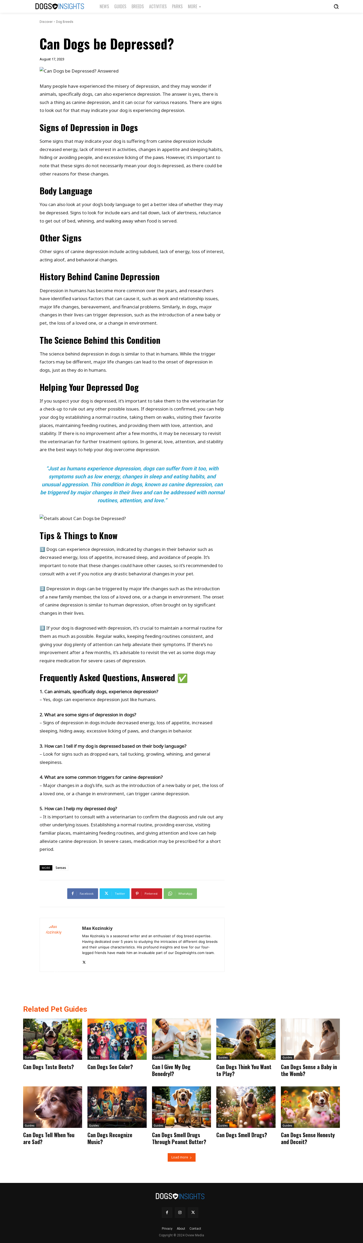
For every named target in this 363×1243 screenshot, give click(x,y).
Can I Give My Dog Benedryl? (171, 1070)
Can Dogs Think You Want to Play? (243, 1070)
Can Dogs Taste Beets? (48, 1067)
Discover (46, 22)
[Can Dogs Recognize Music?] (116, 1107)
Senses (61, 867)
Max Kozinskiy (97, 928)
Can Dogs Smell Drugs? (241, 1135)
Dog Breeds (64, 22)
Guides (30, 1057)
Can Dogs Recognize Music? (109, 1138)
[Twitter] (84, 961)
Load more (179, 1157)
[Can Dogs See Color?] (116, 1039)
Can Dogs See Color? (110, 1067)
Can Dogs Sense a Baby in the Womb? (309, 1070)
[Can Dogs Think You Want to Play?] (245, 1039)
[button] (336, 6)
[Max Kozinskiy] (61, 945)
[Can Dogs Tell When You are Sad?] (52, 1107)
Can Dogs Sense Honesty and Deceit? (308, 1138)
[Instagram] (180, 1212)
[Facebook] (167, 1212)
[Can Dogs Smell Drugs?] (245, 1107)
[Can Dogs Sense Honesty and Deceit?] (310, 1107)
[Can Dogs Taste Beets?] (52, 1039)
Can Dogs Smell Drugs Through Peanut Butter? (179, 1138)
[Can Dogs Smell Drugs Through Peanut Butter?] (181, 1107)
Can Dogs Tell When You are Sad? (48, 1138)
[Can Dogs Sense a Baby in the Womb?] (310, 1039)
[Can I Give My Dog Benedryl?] (181, 1039)
